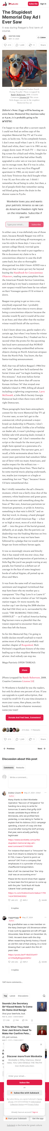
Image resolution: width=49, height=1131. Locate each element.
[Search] (44, 996)
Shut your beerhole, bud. (13, 1013)
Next (40, 748)
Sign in (43, 4)
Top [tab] (5, 996)
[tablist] (14, 767)
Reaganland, (28, 645)
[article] (24, 1012)
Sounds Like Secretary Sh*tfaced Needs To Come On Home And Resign (17, 1006)
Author (11, 796)
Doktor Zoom (14, 36)
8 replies (15, 908)
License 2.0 (24, 97)
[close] (41, 1044)
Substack (11, 1125)
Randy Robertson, (18, 94)
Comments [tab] (8, 767)
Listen (43, 37)
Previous (10, 748)
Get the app (37, 1118)
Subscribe (33, 4)
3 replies (15, 970)
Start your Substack (17, 1118)
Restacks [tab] (20, 767)
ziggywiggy (13, 917)
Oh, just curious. (10, 1037)
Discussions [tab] (23, 996)
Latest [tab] (12, 996)
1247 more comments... (12, 982)
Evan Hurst (18, 1017)
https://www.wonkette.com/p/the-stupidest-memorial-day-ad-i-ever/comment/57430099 (24, 843)
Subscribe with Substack (26, 1092)
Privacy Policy (33, 1104)
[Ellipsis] (45, 792)
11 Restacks (35, 730)
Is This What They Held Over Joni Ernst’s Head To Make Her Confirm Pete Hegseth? (16, 1030)
